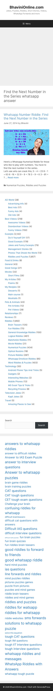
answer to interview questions (20, 464)
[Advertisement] (26, 55)
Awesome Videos (16, 222)
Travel (8, 400)
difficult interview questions (23, 533)
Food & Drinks (12, 260)
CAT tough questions (19, 495)
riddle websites (14, 618)
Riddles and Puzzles (36, 185)
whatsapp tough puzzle (19, 673)
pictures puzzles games (19, 582)
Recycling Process (17, 389)
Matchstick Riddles (17, 340)
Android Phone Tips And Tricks (23, 370)
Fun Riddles (14, 328)
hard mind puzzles (16, 564)
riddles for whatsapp (22, 612)
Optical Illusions (16, 351)
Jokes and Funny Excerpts (21, 245)
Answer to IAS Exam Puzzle (23, 457)
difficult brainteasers (15, 517)
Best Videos (11, 219)
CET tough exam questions (23, 499)
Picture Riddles (15, 355)
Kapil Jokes (13, 396)
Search (8, 420)
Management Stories (18, 249)
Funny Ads (13, 211)
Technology (10, 366)
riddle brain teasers (17, 593)
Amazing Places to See (19, 404)
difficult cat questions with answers (21, 522)
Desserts (12, 290)
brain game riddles (16, 482)
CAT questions (15, 491)
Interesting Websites (18, 378)
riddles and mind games (19, 597)
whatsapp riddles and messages (23, 656)
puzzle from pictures (17, 585)
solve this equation (13, 633)
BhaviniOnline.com (27, 7)
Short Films (13, 275)
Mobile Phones (15, 381)
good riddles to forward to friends (24, 552)
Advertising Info (16, 203)
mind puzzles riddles (17, 578)
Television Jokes (13, 393)
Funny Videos (15, 230)
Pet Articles (14, 306)
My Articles (10, 279)
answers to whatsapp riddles (22, 446)
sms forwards (35, 618)
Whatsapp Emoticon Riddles (22, 359)
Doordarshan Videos (18, 226)
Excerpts (9, 234)
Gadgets (12, 374)
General (9, 264)
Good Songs (11, 268)
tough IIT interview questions (23, 644)
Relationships (11, 313)
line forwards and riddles (23, 574)
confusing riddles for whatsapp (20, 510)
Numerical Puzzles (16, 185)
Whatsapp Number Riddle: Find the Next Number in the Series (26, 116)
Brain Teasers (15, 325)
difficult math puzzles (12, 538)
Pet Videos (13, 309)
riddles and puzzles (20, 602)
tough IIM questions (16, 640)
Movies (8, 272)
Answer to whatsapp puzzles (22, 475)
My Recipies (11, 287)
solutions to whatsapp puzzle (23, 626)
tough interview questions (22, 649)
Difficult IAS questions (21, 529)
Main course (14, 294)
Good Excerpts (15, 241)
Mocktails (13, 298)
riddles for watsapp (21, 607)
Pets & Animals (12, 302)
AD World (9, 200)
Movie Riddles (15, 343)
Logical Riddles (15, 336)
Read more (13, 177)
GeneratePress (43, 687)
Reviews (9, 317)
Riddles (8, 321)
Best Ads (12, 207)
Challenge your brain (17, 503)
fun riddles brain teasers (20, 544)
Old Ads (12, 215)
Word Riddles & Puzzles (20, 362)
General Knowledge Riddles (22, 332)
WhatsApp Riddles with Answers (23, 666)
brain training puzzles (18, 486)
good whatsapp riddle (23, 560)
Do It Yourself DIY (16, 237)
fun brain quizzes (15, 541)
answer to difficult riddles (20, 453)
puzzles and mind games (20, 589)
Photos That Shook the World (22, 253)
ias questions (15, 569)
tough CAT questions (20, 636)
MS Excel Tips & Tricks (19, 385)
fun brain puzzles (30, 537)
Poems (11, 283)
